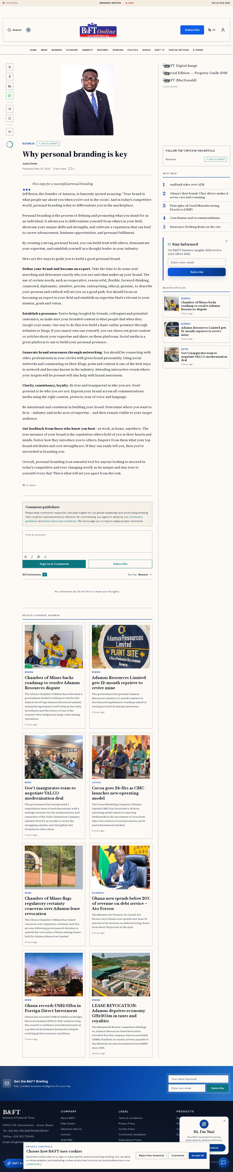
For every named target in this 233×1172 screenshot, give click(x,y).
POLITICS (133, 50)
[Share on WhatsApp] (9, 95)
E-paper (198, 50)
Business (28, 143)
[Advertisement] (196, 114)
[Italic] (32, 557)
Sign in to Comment (54, 564)
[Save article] (9, 118)
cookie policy (33, 1164)
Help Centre (68, 1123)
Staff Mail (66, 1140)
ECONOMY (72, 50)
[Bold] (25, 557)
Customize (177, 1155)
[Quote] (39, 557)
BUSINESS (57, 50)
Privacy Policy (127, 1123)
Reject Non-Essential (151, 1155)
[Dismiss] (226, 241)
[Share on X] (9, 67)
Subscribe (192, 30)
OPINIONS (117, 50)
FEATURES (102, 50)
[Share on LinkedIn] (9, 86)
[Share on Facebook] (9, 76)
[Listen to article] (9, 131)
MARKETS (87, 50)
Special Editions (179, 50)
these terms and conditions (60, 521)
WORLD (146, 50)
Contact (66, 1134)
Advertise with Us (71, 1129)
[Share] (9, 109)
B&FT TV (159, 50)
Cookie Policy (127, 1129)
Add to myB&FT (49, 143)
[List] (45, 557)
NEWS (44, 50)
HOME (33, 50)
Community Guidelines (132, 1134)
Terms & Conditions (131, 1118)
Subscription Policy (130, 1140)
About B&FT (68, 1118)
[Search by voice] (28, 29)
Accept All (198, 1155)
